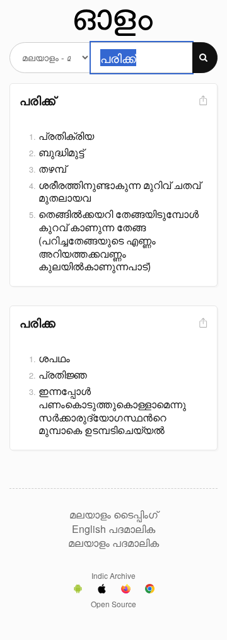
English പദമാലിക (113, 529)
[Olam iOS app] (102, 590)
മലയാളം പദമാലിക (113, 543)
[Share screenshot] (201, 101)
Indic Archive (113, 575)
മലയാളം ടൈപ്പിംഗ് (113, 515)
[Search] (205, 57)
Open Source (113, 603)
